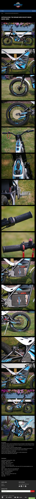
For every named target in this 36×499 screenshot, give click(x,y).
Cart (34, 10)
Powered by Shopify (11, 495)
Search (2, 484)
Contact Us (32, 498)
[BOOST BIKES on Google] (23, 486)
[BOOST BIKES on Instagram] (25, 486)
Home (2, 13)
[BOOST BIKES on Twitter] (19, 486)
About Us (2, 485)
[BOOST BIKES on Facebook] (21, 486)
